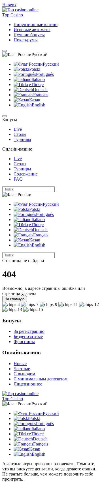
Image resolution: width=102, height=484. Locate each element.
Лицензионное (28, 384)
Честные (22, 368)
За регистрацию (29, 331)
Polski (34, 69)
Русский (51, 64)
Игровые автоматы (32, 29)
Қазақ (34, 99)
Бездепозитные (28, 336)
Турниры (22, 139)
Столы (20, 134)
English (38, 104)
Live (18, 129)
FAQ (18, 179)
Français (40, 94)
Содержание (26, 174)
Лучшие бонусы (29, 34)
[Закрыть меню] (4, 116)
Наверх (9, 4)
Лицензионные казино (36, 24)
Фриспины (24, 341)
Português (45, 74)
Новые (20, 363)
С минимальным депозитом (40, 378)
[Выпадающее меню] (4, 51)
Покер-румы (26, 39)
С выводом (24, 373)
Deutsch (40, 89)
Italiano (38, 79)
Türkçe (37, 84)
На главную (15, 299)
